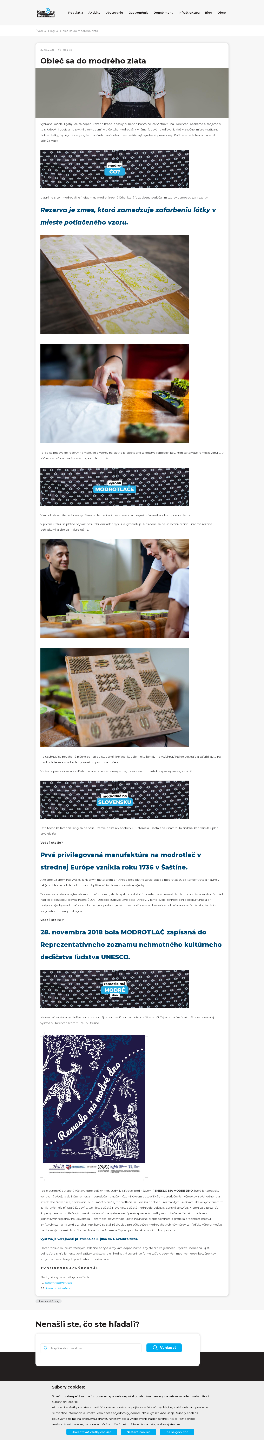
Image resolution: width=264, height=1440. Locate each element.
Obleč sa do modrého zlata (79, 30)
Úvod (39, 30)
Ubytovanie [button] (114, 12)
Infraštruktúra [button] (189, 12)
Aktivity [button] (94, 12)
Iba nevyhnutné (177, 1432)
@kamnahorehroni (58, 1282)
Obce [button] (221, 12)
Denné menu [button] (163, 12)
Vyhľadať (168, 1348)
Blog (51, 30)
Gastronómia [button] (138, 12)
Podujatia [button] (75, 12)
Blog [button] (208, 12)
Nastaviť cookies (139, 1432)
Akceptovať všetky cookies (91, 1432)
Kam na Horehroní (59, 1288)
